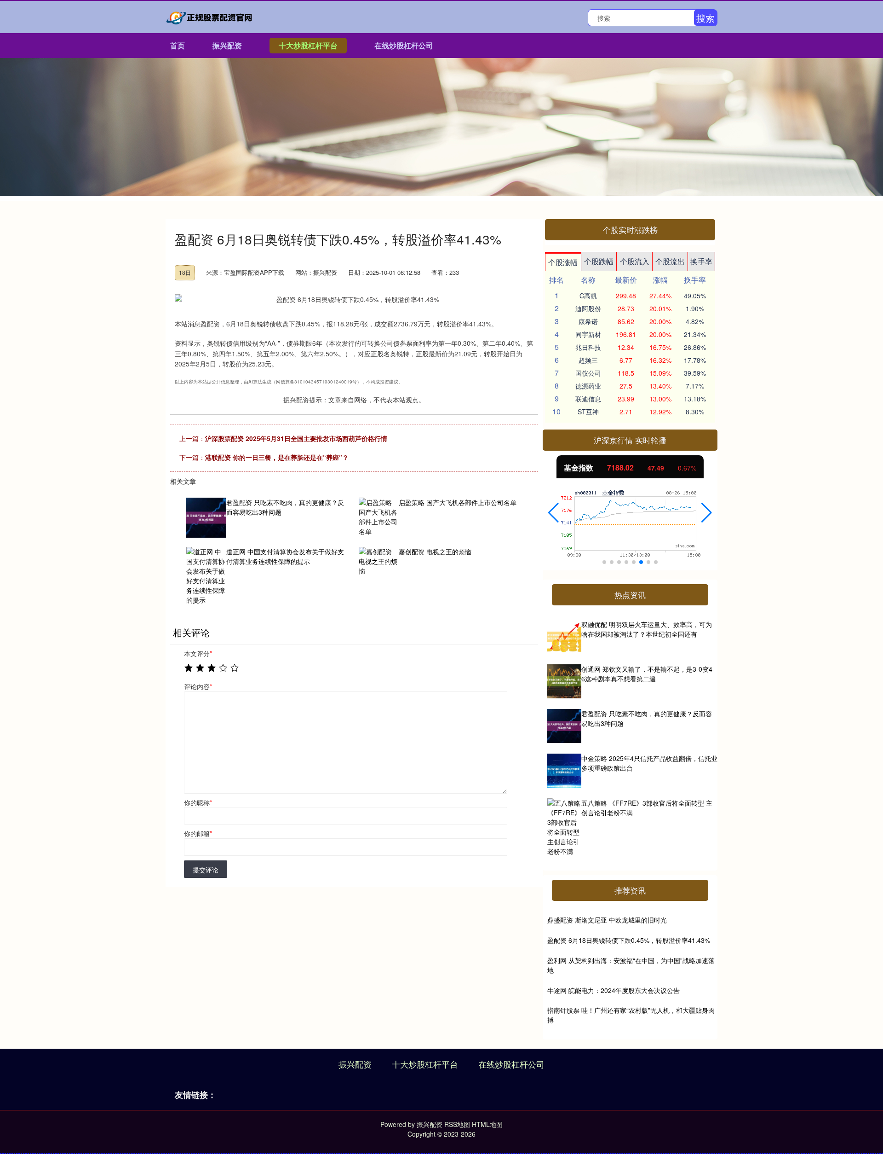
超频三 (588, 360)
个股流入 (634, 261)
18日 (185, 272)
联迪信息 (588, 398)
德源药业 (588, 385)
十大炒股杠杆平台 (308, 45)
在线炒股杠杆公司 (403, 45)
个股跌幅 (599, 261)
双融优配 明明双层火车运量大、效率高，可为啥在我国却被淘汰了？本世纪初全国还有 (646, 629)
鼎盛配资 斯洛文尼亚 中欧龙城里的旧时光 (607, 919)
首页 (177, 45)
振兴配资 (227, 45)
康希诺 (588, 321)
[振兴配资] (211, 16)
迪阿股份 (588, 308)
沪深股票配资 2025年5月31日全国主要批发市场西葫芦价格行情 (296, 438)
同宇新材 (588, 334)
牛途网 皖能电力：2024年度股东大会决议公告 (613, 990)
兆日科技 (588, 347)
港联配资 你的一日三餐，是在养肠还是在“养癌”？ (277, 457)
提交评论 (205, 869)
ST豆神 (588, 411)
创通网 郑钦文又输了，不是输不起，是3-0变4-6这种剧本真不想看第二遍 (648, 673)
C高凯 (588, 295)
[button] (553, 513)
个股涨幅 (563, 262)
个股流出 (670, 261)
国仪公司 (588, 372)
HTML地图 (487, 1124)
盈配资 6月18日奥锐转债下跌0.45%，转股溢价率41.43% (628, 940)
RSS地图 (457, 1124)
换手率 (701, 261)
